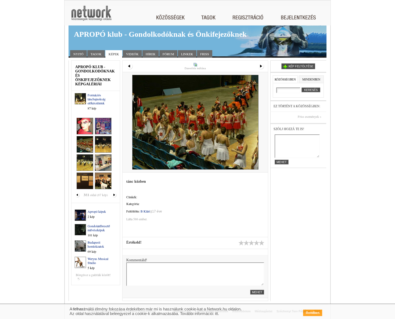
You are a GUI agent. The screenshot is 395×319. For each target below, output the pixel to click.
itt (216, 313)
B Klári (145, 211)
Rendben (312, 313)
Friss (204, 54)
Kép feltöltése (301, 66)
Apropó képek (97, 211)
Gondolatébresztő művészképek (99, 228)
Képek (114, 54)
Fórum (168, 54)
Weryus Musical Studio (98, 260)
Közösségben (285, 79)
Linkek (187, 54)
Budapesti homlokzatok (96, 244)
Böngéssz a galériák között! (93, 275)
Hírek (151, 54)
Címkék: (131, 197)
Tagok (96, 54)
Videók (132, 54)
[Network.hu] (91, 15)
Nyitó (78, 54)
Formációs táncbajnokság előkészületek (97, 99)
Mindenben (311, 79)
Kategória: (132, 203)
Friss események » (309, 117)
